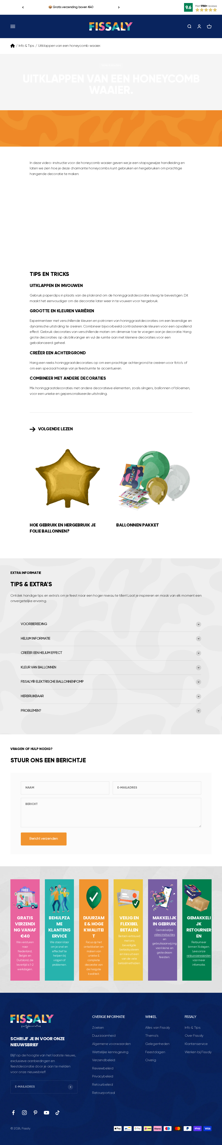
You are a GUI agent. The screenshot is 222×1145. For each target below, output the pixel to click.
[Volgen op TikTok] (57, 1113)
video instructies (164, 934)
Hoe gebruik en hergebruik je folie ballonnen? (63, 528)
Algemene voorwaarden (111, 1044)
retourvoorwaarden (199, 955)
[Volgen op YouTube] (46, 1113)
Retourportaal (103, 1093)
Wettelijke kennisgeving (110, 1052)
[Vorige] (23, 7)
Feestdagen (155, 1052)
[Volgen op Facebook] (13, 1113)
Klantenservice (196, 1044)
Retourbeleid (102, 1085)
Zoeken (98, 1028)
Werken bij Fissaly (198, 1052)
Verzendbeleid (103, 1060)
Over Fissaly (194, 1036)
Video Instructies (111, 65)
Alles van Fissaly (157, 1028)
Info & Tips (26, 46)
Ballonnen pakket (137, 525)
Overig (150, 1060)
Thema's (151, 1036)
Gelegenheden (157, 1044)
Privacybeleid (102, 1076)
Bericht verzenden (43, 839)
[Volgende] (119, 7)
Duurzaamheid (103, 1036)
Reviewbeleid (102, 1068)
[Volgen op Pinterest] (35, 1113)
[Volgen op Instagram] (24, 1113)
